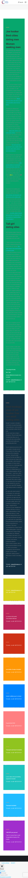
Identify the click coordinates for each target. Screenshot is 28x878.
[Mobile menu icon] (26, 2)
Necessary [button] (2, 871)
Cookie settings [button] (5, 863)
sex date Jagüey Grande (16, 213)
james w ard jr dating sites (14, 197)
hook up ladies (15, 146)
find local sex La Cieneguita (12, 215)
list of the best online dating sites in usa (14, 148)
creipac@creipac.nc (15, 380)
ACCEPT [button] (13, 863)
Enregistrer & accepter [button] (5, 877)
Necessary (3, 873)
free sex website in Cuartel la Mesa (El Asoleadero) (14, 217)
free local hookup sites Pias (13, 167)
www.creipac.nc (12, 150)
